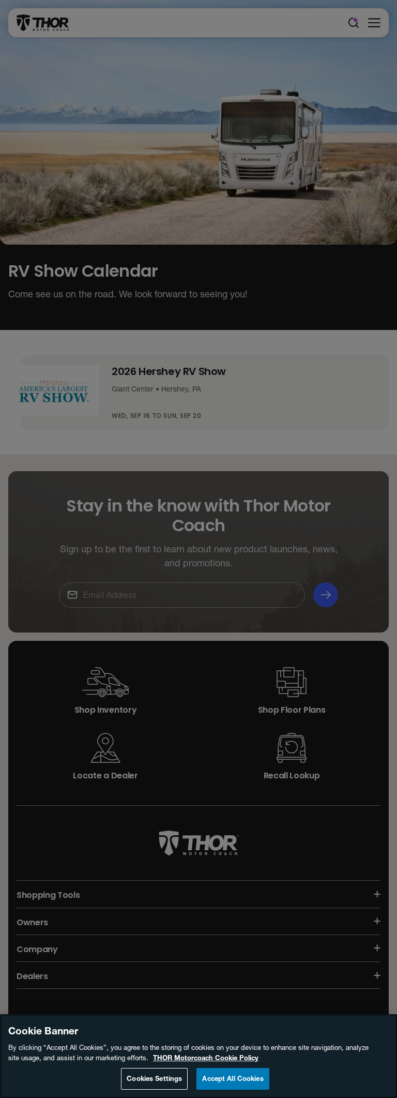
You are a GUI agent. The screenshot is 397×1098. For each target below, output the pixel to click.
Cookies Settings (154, 1078)
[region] (198, 1056)
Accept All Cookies (232, 1078)
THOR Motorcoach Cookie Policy (205, 1058)
